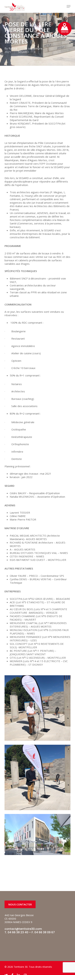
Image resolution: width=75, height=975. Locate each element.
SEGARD (23, 52)
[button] (68, 6)
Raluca (13, 48)
